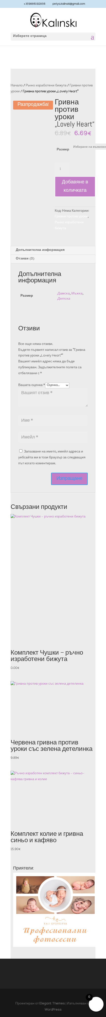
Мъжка (77, 294)
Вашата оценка (31, 385)
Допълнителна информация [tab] (40, 250)
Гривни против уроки (71, 217)
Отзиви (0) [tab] (25, 259)
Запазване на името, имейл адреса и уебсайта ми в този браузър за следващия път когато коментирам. (52, 458)
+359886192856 (34, 4)
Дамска (63, 294)
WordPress (53, 1010)
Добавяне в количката (75, 187)
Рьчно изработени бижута (46, 86)
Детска (63, 299)
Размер (63, 150)
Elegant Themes (52, 1004)
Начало (17, 86)
